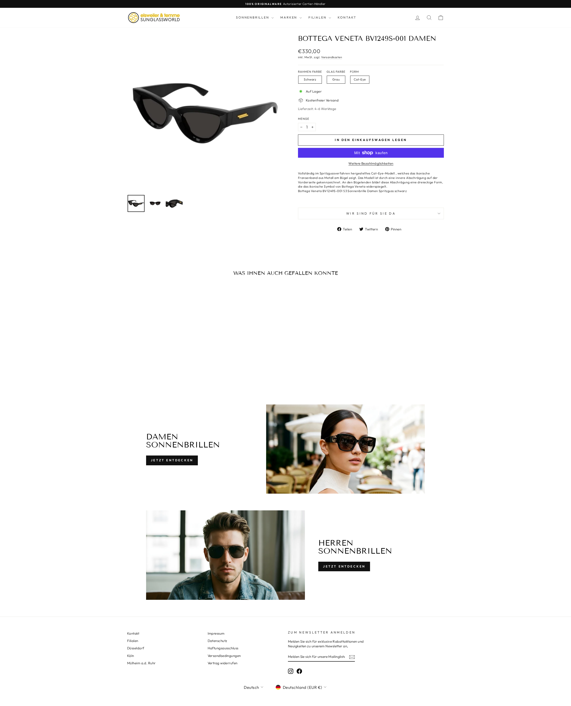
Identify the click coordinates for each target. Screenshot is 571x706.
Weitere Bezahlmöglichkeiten (370, 163)
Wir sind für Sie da (371, 213)
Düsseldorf (135, 648)
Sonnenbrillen (253, 17)
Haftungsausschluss (223, 648)
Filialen (318, 17)
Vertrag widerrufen (223, 663)
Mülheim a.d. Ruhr (141, 663)
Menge (303, 118)
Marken (289, 17)
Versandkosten (331, 57)
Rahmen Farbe (310, 71)
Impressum (216, 633)
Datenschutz (217, 641)
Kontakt (347, 17)
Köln (130, 656)
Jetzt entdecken (172, 460)
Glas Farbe (336, 71)
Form (354, 71)
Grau (336, 79)
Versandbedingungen (224, 656)
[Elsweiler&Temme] (154, 17)
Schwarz (310, 79)
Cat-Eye (360, 79)
